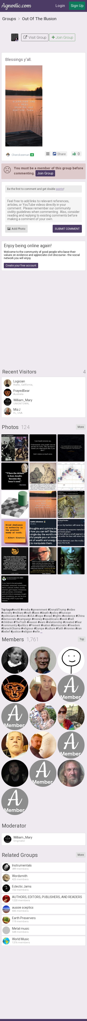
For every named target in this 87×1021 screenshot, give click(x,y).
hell (71, 619)
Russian (66, 612)
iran (79, 628)
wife (37, 631)
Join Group (64, 37)
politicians (9, 616)
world (16, 609)
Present (35, 625)
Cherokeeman (22, 155)
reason (33, 622)
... (41, 631)
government (39, 609)
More (81, 427)
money (37, 619)
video (71, 609)
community (10, 625)
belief (6, 631)
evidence (69, 616)
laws (36, 612)
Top (82, 639)
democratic (60, 625)
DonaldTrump (58, 609)
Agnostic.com (17, 5)
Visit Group (37, 37)
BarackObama (12, 628)
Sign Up (77, 5)
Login (60, 5)
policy (54, 612)
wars (42, 622)
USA (32, 616)
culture (51, 628)
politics (23, 625)
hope (40, 616)
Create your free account (21, 265)
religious (28, 628)
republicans (51, 619)
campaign (25, 619)
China (81, 616)
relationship (55, 622)
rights (58, 616)
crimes (22, 616)
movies (70, 628)
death (45, 612)
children (8, 622)
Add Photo (18, 228)
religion (27, 631)
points (60, 189)
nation (46, 625)
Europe (40, 628)
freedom (74, 625)
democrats (10, 619)
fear (79, 622)
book (64, 619)
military (18, 612)
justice (16, 631)
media (26, 609)
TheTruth (20, 622)
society (7, 612)
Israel (48, 616)
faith (60, 628)
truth (28, 612)
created (69, 622)
